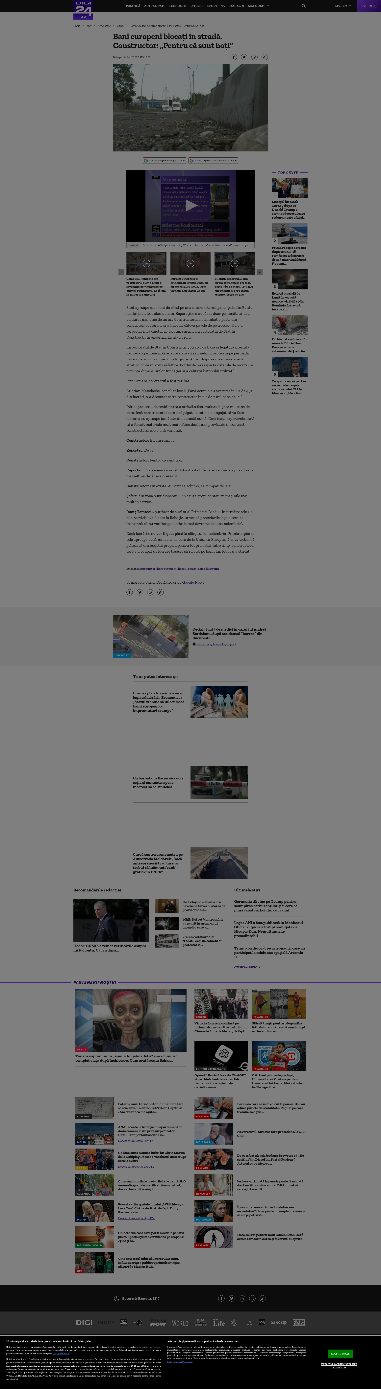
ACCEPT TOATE (340, 1353)
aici (103, 1369)
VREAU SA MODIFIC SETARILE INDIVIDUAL (339, 1366)
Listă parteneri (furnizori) (179, 1361)
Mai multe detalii (61, 1353)
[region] (190, 1362)
